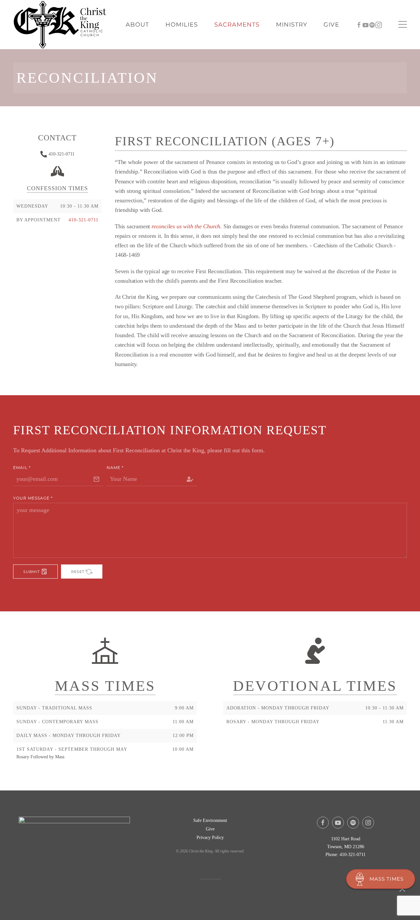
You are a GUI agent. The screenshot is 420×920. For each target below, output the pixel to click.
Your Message (33, 498)
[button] (402, 24)
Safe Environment (210, 820)
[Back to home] (60, 24)
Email (22, 467)
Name (115, 467)
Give (331, 24)
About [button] (137, 24)
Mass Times (386, 879)
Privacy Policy (210, 837)
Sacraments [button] (237, 24)
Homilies (181, 24)
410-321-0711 (61, 154)
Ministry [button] (291, 24)
